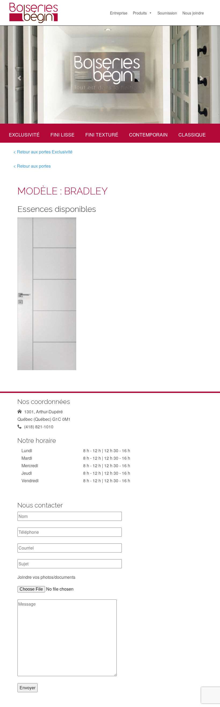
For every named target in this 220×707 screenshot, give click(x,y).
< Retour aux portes (32, 166)
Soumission (167, 13)
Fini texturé (101, 134)
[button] (16, 75)
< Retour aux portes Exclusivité (42, 152)
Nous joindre (193, 13)
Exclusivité (24, 134)
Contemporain (148, 134)
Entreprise (118, 13)
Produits (140, 13)
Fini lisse (62, 134)
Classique (192, 134)
